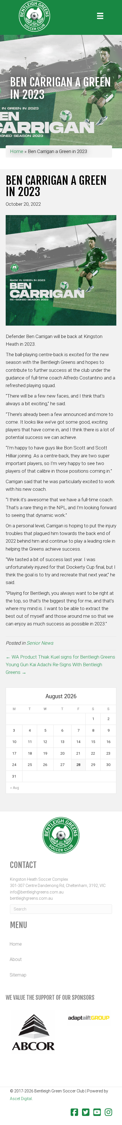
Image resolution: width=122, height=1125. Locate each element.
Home (16, 151)
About (16, 959)
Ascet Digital (21, 1098)
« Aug (14, 788)
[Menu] (100, 16)
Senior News (39, 643)
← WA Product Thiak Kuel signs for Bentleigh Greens (60, 657)
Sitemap (18, 975)
